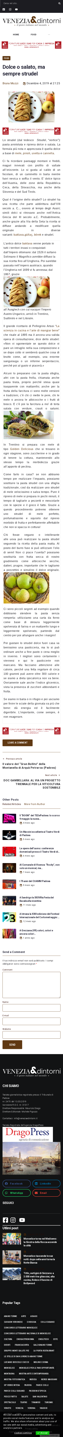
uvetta (36, 153)
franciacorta (22, 1345)
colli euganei (47, 1322)
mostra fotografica (14, 1379)
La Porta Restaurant (43, 1351)
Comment (7, 970)
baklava (19, 234)
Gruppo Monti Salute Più (16, 1351)
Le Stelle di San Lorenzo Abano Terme (23, 1356)
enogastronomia (25, 1339)
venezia (19, 1408)
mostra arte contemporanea (34, 1373)
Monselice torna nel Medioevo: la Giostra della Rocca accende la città (40, 1242)
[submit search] (59, 3)
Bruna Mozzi (10, 83)
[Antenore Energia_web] (31, 44)
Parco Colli (42, 1385)
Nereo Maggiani (49, 1379)
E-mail (6, 1015)
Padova (28, 1385)
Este (55, 1339)
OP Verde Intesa (12, 1385)
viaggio (44, 1408)
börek (37, 234)
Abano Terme (10, 1316)
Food (6, 58)
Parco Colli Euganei (14, 1391)
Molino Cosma (41, 1362)
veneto (7, 1408)
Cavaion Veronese (13, 1322)
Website (7, 1029)
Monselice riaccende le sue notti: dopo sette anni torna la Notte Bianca (39, 1259)
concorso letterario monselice (20, 1328)
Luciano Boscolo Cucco (16, 1362)
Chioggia (31, 1322)
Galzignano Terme (42, 1345)
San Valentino (40, 1396)
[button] (17, 1183)
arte (23, 1316)
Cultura (8, 1339)
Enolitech (43, 1339)
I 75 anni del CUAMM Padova (34, 881)
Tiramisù (36, 1402)
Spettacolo (10, 1402)
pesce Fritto (10, 1396)
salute (24, 1396)
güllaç (29, 234)
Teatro (23, 1402)
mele (18, 153)
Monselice (9, 1368)
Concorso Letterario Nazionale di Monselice (27, 1333)
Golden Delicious (21, 449)
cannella (48, 153)
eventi (7, 1345)
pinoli (26, 153)
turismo (49, 1402)
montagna (9, 1373)
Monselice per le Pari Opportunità (36, 1368)
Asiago (33, 1316)
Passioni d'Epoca (37, 1391)
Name (6, 1002)
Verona (31, 1408)
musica (33, 1379)
